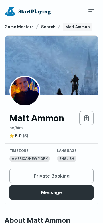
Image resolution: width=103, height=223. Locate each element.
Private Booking (52, 176)
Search (48, 26)
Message (51, 192)
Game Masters (19, 26)
